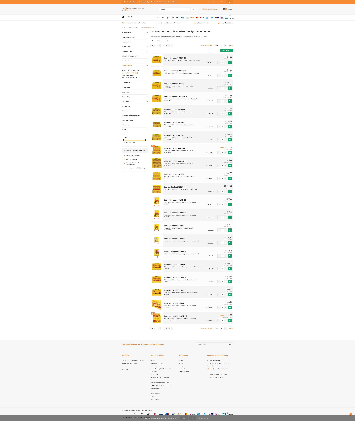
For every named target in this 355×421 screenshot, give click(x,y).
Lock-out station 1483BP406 (175, 122)
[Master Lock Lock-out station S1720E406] (157, 214)
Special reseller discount (132, 155)
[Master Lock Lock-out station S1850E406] (157, 305)
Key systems (154, 366)
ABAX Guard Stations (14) (129, 77)
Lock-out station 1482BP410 (175, 58)
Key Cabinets (126, 106)
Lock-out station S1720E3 (174, 226)
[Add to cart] (230, 62)
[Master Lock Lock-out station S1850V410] (157, 279)
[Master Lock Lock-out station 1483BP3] (157, 137)
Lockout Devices (127, 51)
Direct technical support (202, 23)
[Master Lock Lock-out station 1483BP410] (157, 111)
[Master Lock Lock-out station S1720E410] (157, 201)
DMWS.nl (139, 410)
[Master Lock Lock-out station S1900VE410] (157, 318)
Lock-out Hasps (126, 42)
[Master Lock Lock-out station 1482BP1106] (157, 98)
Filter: (152, 40)
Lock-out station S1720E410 (175, 200)
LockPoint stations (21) (128, 75)
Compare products (184, 371)
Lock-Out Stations (133, 27)
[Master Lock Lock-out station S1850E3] (157, 292)
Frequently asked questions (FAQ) (160, 382)
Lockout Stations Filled (148, 27)
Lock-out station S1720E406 (175, 213)
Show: (217, 45)
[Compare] (208, 2)
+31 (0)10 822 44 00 (215, 366)
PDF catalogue (154, 374)
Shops (130, 16)
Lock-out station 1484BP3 (174, 174)
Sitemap (153, 396)
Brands (124, 129)
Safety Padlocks (126, 32)
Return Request (155, 399)
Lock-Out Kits (126, 60)
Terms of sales (154, 391)
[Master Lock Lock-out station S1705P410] (157, 240)
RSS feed (144, 410)
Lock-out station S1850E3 (174, 290)
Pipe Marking (126, 96)
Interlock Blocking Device (129, 56)
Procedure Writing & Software (131, 115)
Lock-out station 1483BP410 (175, 109)
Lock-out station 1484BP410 (175, 148)
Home (123, 17)
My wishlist (182, 368)
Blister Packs (126, 125)
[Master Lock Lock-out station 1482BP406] (157, 72)
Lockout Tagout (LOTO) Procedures (160, 377)
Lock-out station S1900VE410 (175, 316)
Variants (210, 62)
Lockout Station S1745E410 (175, 252)
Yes (184, 418)
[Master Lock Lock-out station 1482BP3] (157, 85)
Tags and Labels (126, 46)
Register (181, 360)
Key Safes (125, 111)
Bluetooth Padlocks (127, 120)
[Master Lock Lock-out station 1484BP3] (157, 176)
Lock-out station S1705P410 (175, 239)
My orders (181, 363)
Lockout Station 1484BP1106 (175, 187)
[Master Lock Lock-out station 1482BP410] (157, 59)
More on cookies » (204, 418)
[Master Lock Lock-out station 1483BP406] (157, 124)
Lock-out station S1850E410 (175, 264)
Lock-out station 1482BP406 (175, 71)
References (154, 380)
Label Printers (126, 101)
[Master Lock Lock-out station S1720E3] (157, 227)
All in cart (226, 50)
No (192, 418)
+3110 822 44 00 (130, 2)
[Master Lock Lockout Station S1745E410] (157, 253)
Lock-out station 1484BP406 (175, 161)
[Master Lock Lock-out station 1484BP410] (157, 150)
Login (229, 2)
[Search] (193, 9)
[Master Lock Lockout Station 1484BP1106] (157, 188)
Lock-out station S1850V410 (175, 277)
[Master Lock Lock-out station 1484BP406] (157, 163)
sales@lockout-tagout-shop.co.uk (219, 368)
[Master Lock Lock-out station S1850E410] (157, 266)
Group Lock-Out (126, 87)
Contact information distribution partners (161, 385)
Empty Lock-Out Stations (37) (130, 70)
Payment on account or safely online (134, 23)
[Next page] (172, 45)
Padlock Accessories (128, 37)
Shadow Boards (126, 82)
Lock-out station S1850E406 (175, 303)
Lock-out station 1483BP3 (174, 135)
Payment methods (155, 388)
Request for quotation (226, 23)
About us (153, 360)
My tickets (181, 366)
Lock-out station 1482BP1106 (175, 97)
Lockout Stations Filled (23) (130, 73)
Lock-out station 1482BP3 (174, 84)
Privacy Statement (155, 393)
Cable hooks (125, 92)
